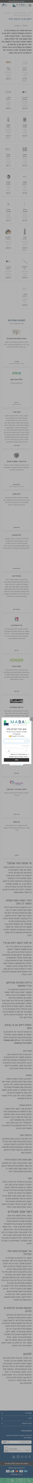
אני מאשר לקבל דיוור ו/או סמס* (18, 754)
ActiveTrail (19, 764)
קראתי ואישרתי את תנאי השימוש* (18, 756)
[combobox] (8, 751)
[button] (16, 760)
